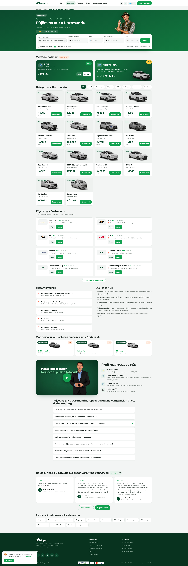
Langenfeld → (82, 525)
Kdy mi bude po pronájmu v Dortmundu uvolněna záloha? (94, 416)
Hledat (145, 40)
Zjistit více (27, 556)
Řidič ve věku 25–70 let (64, 46)
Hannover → (106, 520)
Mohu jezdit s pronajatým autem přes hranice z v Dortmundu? (94, 457)
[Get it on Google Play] (125, 3)
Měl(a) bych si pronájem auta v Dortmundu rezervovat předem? (94, 410)
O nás (88, 3)
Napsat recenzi (102, 508)
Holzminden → (42, 525)
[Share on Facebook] (38, 555)
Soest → (70, 525)
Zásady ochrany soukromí (55, 563)
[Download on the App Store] (121, 3)
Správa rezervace (144, 3)
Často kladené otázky (100, 3)
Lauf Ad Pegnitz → (58, 525)
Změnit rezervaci (127, 551)
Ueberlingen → (132, 520)
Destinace (70, 3)
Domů (62, 3)
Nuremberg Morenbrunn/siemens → (60, 520)
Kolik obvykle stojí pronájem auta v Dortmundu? (94, 437)
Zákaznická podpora (95, 545)
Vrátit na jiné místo (46, 46)
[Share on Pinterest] (47, 555)
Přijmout (9, 560)
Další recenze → (86, 508)
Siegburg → (80, 520)
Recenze (92, 551)
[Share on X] (42, 555)
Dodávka (147, 87)
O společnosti (93, 542)
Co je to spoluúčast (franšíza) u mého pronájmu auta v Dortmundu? (94, 423)
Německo (44, 9)
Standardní (99, 87)
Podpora (80, 3)
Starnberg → (145, 520)
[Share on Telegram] (57, 555)
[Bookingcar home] (42, 3)
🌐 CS (132, 3)
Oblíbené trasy (93, 554)
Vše (83, 87)
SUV (118, 87)
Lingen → (41, 520)
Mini (90, 87)
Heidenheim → (93, 520)
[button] (40, 41)
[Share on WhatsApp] (52, 555)
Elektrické (137, 87)
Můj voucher (126, 545)
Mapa (79, 74)
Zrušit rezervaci (127, 548)
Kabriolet (126, 87)
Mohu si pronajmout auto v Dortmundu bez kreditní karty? (94, 430)
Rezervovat (56, 114)
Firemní (109, 87)
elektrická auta (115, 69)
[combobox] (53, 41)
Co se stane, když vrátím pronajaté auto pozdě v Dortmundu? (94, 451)
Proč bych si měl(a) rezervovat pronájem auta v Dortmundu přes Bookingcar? (94, 444)
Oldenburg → (118, 520)
